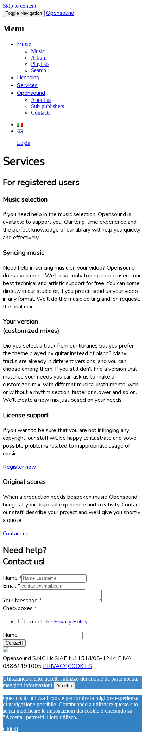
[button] (19, 467)
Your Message (22, 600)
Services (27, 85)
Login (23, 143)
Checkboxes (20, 608)
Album (38, 58)
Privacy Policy (71, 622)
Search (38, 70)
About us (41, 100)
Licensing (28, 77)
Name (12, 578)
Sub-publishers (47, 106)
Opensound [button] (31, 93)
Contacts (40, 113)
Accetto (64, 685)
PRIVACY (55, 666)
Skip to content (19, 6)
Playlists (40, 64)
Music (38, 51)
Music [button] (24, 44)
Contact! (14, 643)
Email (11, 586)
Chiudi (10, 729)
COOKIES (80, 666)
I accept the (56, 622)
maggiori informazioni (27, 685)
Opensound (60, 13)
